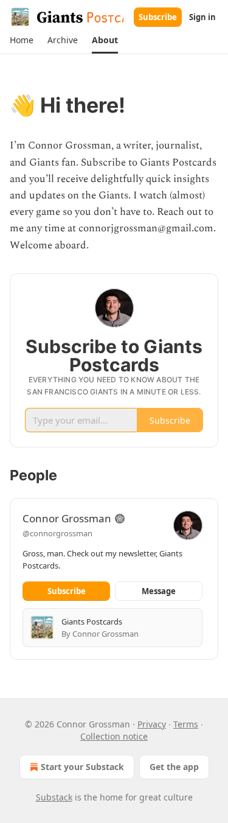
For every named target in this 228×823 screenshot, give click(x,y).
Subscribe (158, 17)
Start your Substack (82, 766)
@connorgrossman (57, 533)
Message (159, 591)
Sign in (202, 17)
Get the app (174, 766)
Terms (185, 724)
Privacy (151, 724)
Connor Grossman (66, 518)
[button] (21, 40)
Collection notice (114, 736)
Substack (54, 797)
